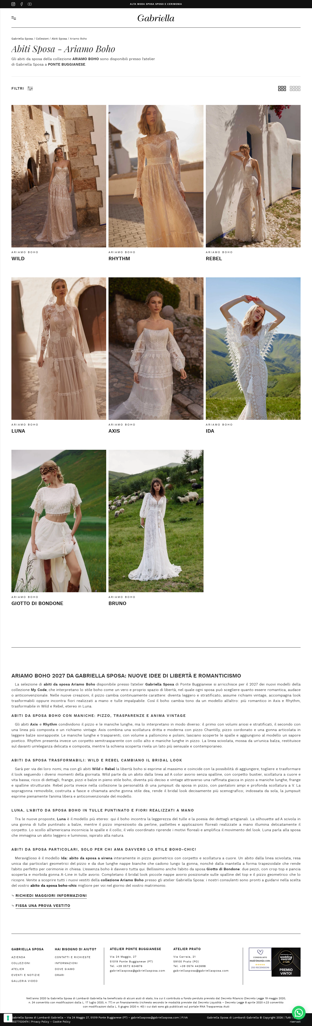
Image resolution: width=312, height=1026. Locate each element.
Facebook (21, 4)
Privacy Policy (40, 1021)
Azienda (18, 957)
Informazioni (66, 963)
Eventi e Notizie (25, 975)
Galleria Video (24, 981)
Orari (59, 975)
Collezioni (42, 38)
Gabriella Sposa (22, 38)
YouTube (30, 4)
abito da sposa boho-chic (53, 885)
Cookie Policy (61, 1021)
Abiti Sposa (59, 38)
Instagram (13, 4)
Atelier (17, 969)
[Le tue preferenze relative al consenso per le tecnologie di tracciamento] (8, 1018)
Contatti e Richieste (73, 957)
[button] (299, 1013)
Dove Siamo (65, 969)
